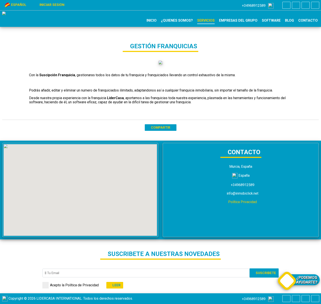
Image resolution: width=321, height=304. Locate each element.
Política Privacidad (242, 202)
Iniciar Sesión (51, 5)
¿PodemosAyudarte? (306, 279)
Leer (116, 285)
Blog (289, 20)
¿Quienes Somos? (177, 20)
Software (271, 20)
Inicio (152, 20)
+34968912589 (254, 5)
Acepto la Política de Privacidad (74, 285)
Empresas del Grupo (238, 20)
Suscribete (265, 273)
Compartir (160, 128)
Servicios (206, 20)
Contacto (308, 20)
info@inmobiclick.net (242, 193)
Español (18, 5)
